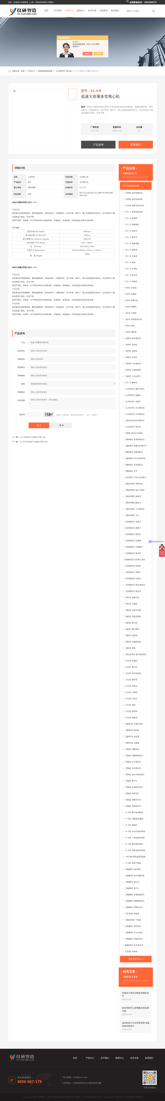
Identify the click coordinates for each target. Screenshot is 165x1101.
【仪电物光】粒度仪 (133, 566)
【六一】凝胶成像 (132, 243)
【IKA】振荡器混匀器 (133, 319)
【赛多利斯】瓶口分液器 (135, 490)
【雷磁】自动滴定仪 (133, 768)
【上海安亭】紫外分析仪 (135, 389)
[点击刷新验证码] (48, 414)
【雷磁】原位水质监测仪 (135, 774)
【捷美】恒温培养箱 (133, 616)
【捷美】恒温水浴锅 (133, 610)
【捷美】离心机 (131, 623)
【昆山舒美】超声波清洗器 (135, 654)
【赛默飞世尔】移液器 (134, 433)
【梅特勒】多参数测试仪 (135, 439)
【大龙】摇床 (130, 705)
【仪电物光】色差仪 (133, 522)
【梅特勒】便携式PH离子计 (136, 446)
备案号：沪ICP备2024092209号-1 (89, 1097)
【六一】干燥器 (131, 256)
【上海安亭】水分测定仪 (135, 408)
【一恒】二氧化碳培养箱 (135, 838)
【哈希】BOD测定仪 (133, 338)
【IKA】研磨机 (131, 307)
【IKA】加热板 (131, 294)
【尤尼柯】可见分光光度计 (135, 477)
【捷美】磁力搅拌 (132, 629)
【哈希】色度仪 (131, 345)
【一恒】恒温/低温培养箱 (135, 850)
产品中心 (69, 10)
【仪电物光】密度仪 (133, 534)
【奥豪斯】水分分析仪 (134, 932)
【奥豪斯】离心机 (132, 882)
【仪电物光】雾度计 (133, 528)
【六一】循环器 (131, 250)
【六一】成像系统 (132, 224)
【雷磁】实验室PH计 (133, 806)
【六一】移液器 (131, 218)
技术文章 (92, 10)
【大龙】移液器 (131, 718)
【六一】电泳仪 (131, 231)
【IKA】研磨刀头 (131, 300)
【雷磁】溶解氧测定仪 (134, 755)
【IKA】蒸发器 (131, 288)
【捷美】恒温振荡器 (133, 642)
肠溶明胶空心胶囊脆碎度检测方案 (135, 1009)
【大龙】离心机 (131, 667)
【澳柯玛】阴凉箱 (132, 730)
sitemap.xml (109, 1097)
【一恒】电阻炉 (131, 825)
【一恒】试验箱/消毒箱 (134, 819)
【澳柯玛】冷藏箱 (132, 743)
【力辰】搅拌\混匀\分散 (134, 205)
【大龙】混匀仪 (131, 699)
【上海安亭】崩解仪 (133, 395)
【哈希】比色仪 (131, 357)
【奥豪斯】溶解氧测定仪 (135, 901)
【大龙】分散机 (131, 692)
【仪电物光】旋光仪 (133, 591)
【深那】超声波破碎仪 (134, 193)
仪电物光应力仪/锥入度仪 (135, 559)
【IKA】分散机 (131, 313)
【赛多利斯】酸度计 (133, 503)
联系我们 (115, 10)
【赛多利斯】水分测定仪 (135, 509)
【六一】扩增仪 (131, 269)
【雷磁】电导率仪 (132, 793)
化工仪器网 (129, 1097)
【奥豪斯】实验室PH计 (134, 939)
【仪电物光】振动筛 (133, 553)
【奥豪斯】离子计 (132, 888)
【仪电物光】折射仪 (133, 578)
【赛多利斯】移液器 (133, 496)
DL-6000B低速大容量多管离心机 (34, 442)
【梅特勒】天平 (131, 471)
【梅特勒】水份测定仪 (134, 465)
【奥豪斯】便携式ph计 (134, 907)
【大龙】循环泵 (131, 680)
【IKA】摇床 (130, 326)
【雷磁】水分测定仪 (133, 762)
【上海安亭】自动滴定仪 (135, 414)
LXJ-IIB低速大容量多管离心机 (33, 437)
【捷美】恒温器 (131, 635)
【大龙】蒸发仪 (131, 686)
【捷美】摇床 (130, 648)
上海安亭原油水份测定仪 (135, 420)
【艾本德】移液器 (132, 914)
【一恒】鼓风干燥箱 (133, 863)
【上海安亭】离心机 (63, 71)
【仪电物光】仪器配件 (134, 547)
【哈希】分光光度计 (133, 376)
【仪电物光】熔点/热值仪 (135, 585)
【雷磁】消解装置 (132, 749)
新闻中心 (81, 10)
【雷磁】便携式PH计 (133, 800)
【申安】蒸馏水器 (132, 597)
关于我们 (58, 10)
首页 (46, 10)
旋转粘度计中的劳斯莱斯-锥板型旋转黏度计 (136, 1024)
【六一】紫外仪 (131, 237)
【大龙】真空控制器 (133, 673)
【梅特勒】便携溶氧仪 (134, 452)
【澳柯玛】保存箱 (132, 737)
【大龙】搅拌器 (131, 711)
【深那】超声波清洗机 (134, 199)
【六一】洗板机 (131, 281)
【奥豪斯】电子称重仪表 (135, 876)
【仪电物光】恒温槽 (133, 541)
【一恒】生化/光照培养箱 (135, 831)
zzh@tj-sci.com (80, 1077)
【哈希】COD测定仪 (133, 364)
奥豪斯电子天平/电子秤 (134, 945)
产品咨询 (98, 144)
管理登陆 (138, 1097)
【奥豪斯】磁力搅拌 (133, 869)
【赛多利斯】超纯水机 (134, 484)
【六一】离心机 (131, 275)
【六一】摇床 (130, 262)
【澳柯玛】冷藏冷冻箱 (134, 724)
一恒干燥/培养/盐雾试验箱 (135, 857)
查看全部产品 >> (136, 959)
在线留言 (104, 10)
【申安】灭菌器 (131, 604)
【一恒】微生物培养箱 (134, 844)
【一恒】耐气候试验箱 (134, 812)
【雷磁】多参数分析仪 (134, 787)
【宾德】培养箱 (131, 951)
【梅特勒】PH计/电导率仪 (135, 458)
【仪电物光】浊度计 (133, 572)
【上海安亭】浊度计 (133, 401)
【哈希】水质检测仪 (133, 370)
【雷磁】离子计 (131, 781)
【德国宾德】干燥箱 (133, 920)
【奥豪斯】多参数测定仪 (135, 895)
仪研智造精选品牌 (45, 71)
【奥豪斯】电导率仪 (133, 926)
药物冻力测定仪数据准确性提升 (135, 994)
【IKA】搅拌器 (131, 332)
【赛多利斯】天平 (132, 515)
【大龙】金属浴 (131, 661)
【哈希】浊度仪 (131, 351)
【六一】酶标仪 (131, 382)
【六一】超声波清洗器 (134, 212)
